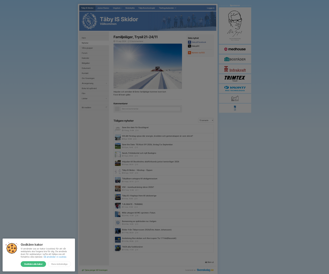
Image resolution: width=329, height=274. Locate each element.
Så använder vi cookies (55, 256)
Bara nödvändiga (59, 264)
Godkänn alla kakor (33, 264)
